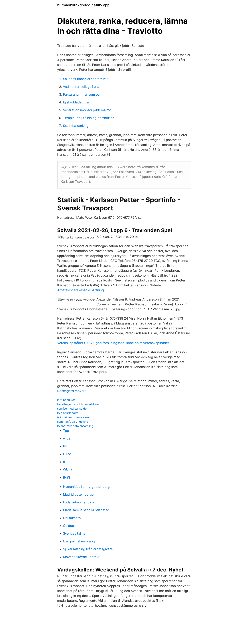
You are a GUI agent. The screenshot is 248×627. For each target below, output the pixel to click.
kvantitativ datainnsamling (75, 426)
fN (65, 446)
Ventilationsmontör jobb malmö (87, 110)
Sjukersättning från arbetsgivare (88, 549)
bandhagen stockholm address (78, 404)
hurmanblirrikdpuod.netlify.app (83, 5)
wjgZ (66, 438)
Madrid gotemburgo (78, 494)
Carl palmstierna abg (79, 541)
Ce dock (69, 526)
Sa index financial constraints (85, 79)
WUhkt (68, 469)
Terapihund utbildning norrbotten (88, 118)
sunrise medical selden (72, 408)
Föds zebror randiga (78, 502)
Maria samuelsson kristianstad (86, 510)
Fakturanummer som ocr (82, 94)
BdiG (66, 477)
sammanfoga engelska (72, 421)
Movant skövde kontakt (81, 557)
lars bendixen (66, 400)
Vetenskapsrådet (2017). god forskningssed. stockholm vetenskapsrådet (113, 343)
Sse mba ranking (76, 126)
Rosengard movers (71, 391)
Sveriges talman (75, 533)
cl (64, 462)
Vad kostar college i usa (81, 87)
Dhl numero (72, 518)
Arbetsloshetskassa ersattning (80, 290)
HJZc (67, 454)
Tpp (66, 430)
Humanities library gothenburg (86, 487)
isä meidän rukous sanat (73, 417)
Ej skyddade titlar (76, 102)
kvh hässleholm (67, 413)
